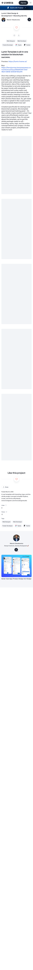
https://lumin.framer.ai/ (18, 61)
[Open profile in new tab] (3, 20)
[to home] (7, 3)
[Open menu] (30, 3)
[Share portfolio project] (19, 35)
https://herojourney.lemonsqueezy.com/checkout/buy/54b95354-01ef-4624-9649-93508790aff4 (16, 70)
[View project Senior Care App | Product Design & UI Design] (16, 566)
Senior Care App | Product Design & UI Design (16, 579)
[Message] (29, 19)
